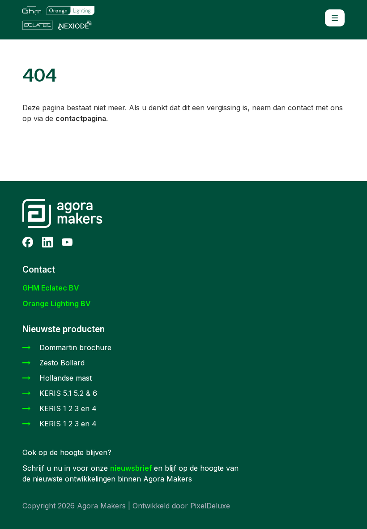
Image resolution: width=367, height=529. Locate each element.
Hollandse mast (65, 377)
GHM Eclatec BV (50, 287)
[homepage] (62, 18)
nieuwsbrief (132, 468)
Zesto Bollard (62, 362)
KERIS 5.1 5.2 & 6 (68, 393)
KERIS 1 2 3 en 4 (68, 408)
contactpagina (80, 118)
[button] (335, 17)
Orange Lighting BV (56, 303)
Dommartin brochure (75, 347)
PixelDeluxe (210, 505)
